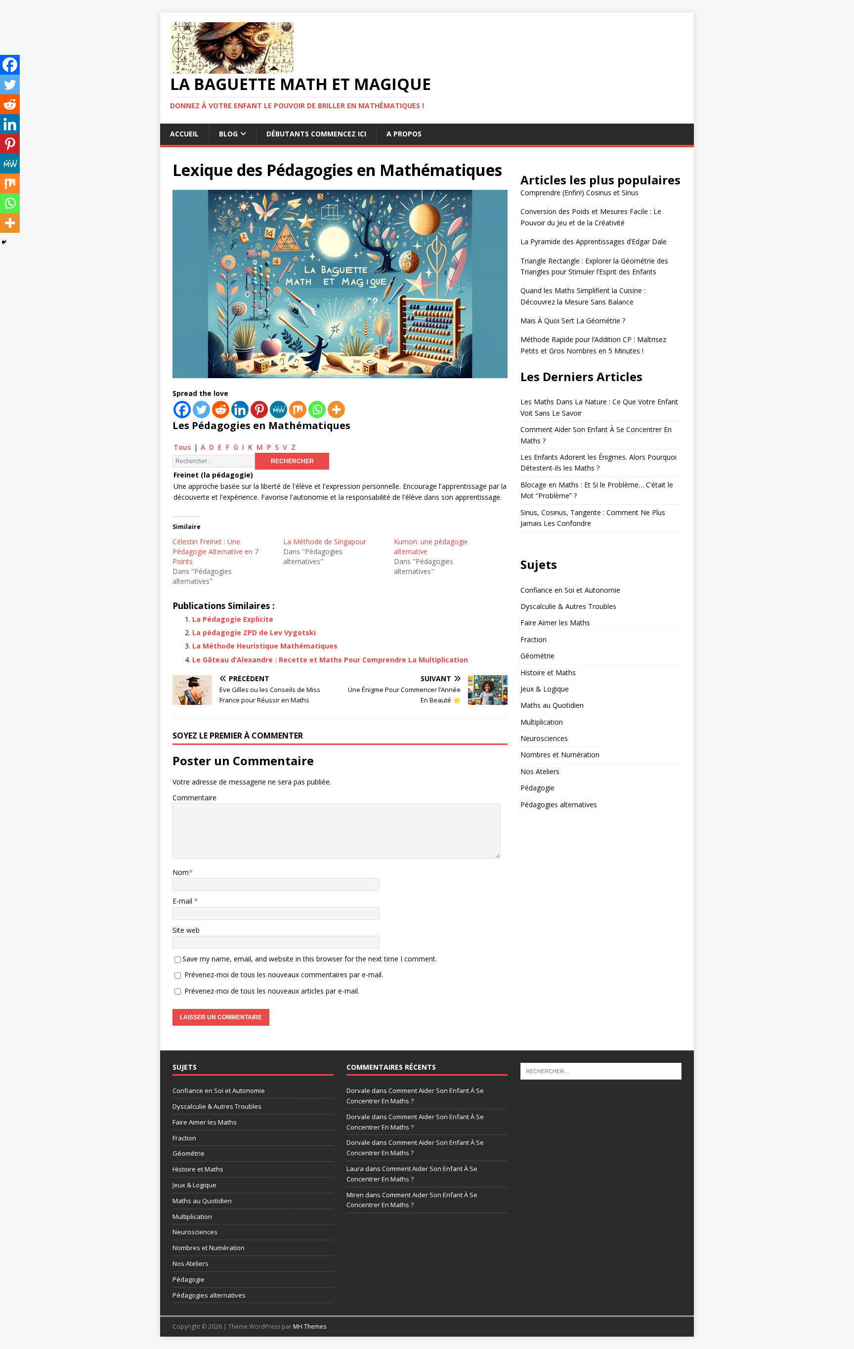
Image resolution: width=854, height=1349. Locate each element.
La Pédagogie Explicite (232, 619)
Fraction (533, 639)
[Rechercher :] (601, 1070)
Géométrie (537, 655)
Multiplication (541, 722)
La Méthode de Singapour (324, 541)
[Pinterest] (259, 409)
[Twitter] (201, 409)
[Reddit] (220, 409)
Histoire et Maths (548, 672)
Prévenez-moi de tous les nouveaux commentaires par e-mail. (283, 974)
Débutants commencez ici (316, 133)
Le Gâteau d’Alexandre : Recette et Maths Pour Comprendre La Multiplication (330, 659)
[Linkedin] (240, 409)
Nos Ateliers (539, 771)
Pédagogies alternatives (558, 804)
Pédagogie (537, 787)
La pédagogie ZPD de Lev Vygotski (254, 632)
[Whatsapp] (317, 409)
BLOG (228, 133)
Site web (186, 930)
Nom (180, 872)
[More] (336, 409)
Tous (182, 447)
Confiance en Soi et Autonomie (570, 590)
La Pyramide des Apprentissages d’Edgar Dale (593, 241)
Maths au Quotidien (552, 705)
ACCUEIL (184, 133)
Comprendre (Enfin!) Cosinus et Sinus (579, 192)
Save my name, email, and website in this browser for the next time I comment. (309, 958)
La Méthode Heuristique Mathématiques (265, 646)
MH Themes (309, 1326)
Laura (355, 1168)
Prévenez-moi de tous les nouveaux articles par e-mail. (271, 991)
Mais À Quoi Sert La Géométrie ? (572, 320)
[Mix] (297, 409)
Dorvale (358, 1090)
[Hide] (4, 242)
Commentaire (194, 797)
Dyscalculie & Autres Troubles (568, 606)
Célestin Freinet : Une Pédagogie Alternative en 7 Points (215, 551)
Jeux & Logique (544, 689)
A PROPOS (404, 133)
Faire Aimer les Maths (555, 622)
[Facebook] (182, 409)
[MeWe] (278, 409)
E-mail (183, 901)
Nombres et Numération (559, 754)
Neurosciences (544, 738)
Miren (355, 1194)
